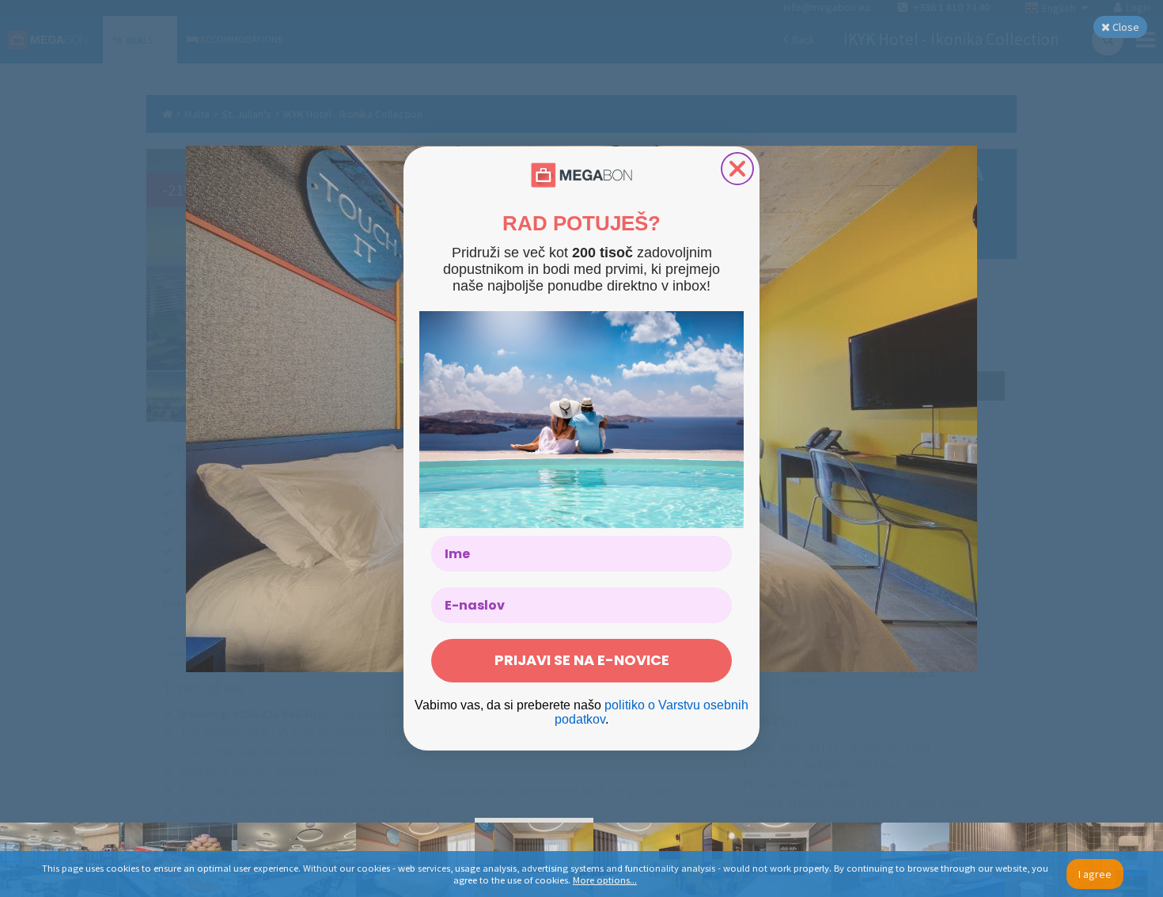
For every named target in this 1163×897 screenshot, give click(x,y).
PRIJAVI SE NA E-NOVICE (581, 660)
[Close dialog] (737, 168)
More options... (605, 880)
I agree (1095, 874)
